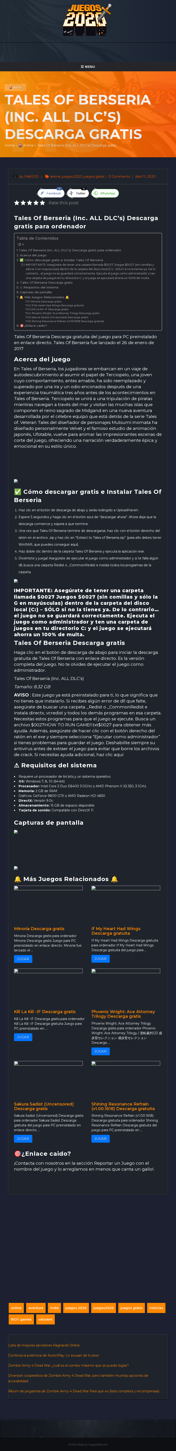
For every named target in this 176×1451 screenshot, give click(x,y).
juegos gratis (94, 176)
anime (55, 176)
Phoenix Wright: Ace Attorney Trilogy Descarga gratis (65, 313)
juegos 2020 (72, 176)
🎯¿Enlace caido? (33, 325)
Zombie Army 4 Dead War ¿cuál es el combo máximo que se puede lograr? (68, 1365)
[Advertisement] (88, 464)
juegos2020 (104, 1308)
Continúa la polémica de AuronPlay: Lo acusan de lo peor (53, 1355)
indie (54, 1308)
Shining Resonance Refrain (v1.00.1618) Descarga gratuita (68, 321)
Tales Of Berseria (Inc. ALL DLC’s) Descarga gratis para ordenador (70, 250)
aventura (35, 1308)
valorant (45, 1319)
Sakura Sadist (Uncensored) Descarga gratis (59, 317)
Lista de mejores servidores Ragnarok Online (44, 1345)
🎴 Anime (15, 87)
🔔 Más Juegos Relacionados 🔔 (44, 297)
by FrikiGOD (29, 176)
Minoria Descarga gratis (46, 301)
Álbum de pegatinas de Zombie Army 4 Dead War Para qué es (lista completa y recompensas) (83, 1391)
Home (10, 145)
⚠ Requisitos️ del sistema (39, 287)
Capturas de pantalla (36, 292)
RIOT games (21, 1319)
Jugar (23, 959)
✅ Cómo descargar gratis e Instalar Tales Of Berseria (61, 260)
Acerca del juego (33, 255)
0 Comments (119, 176)
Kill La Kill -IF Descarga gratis (50, 309)
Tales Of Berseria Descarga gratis (46, 282)
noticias (156, 1308)
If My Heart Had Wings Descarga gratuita (58, 305)
